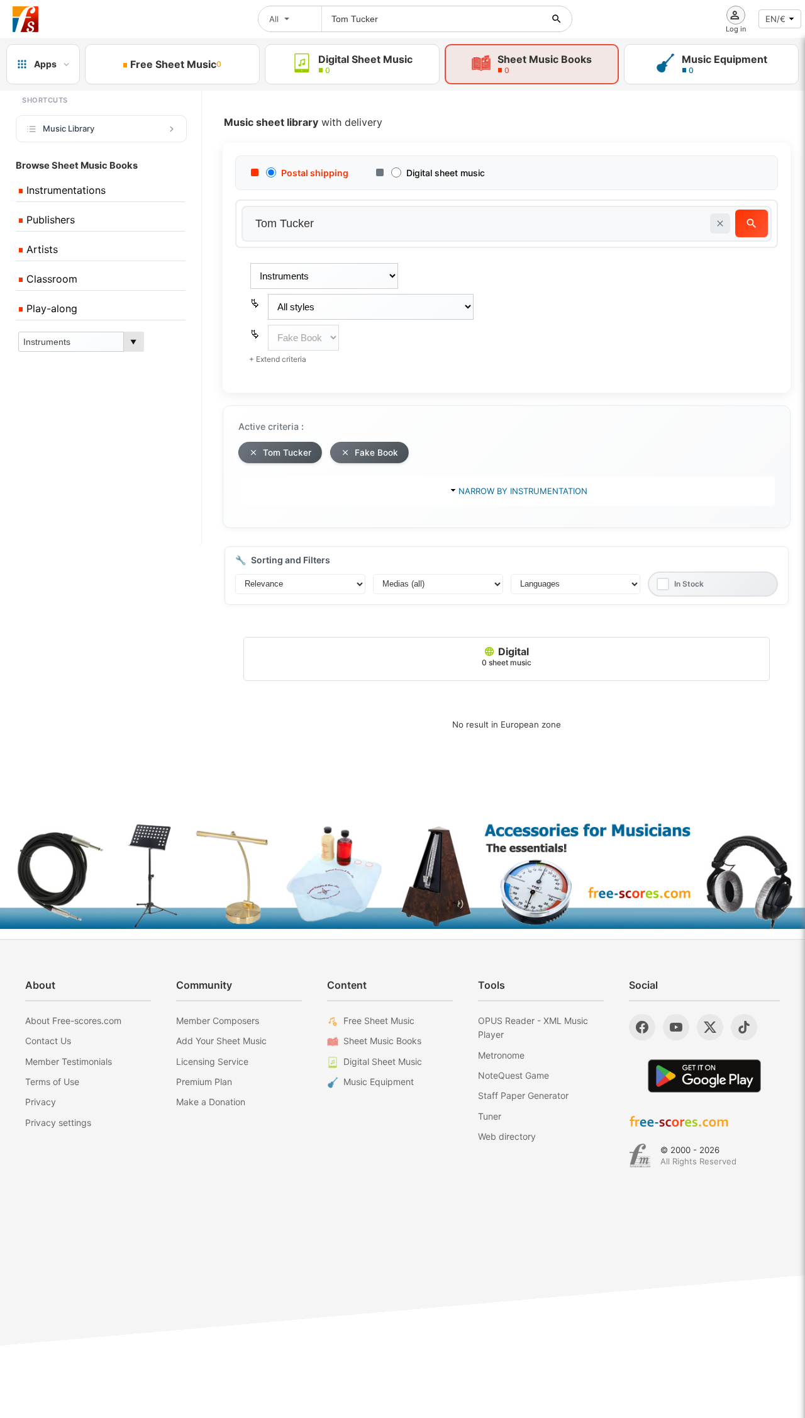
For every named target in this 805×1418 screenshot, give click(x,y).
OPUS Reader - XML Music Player (533, 1027)
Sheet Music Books (382, 1040)
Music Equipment (378, 1081)
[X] (710, 1027)
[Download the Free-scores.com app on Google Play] (704, 1076)
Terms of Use (52, 1081)
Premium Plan (204, 1081)
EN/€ (775, 19)
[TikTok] (744, 1027)
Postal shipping (314, 172)
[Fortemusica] (640, 1156)
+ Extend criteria (277, 359)
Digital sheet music (445, 172)
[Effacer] (720, 223)
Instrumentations (64, 190)
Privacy (40, 1101)
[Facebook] (642, 1027)
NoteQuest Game (513, 1075)
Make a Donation (210, 1101)
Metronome (501, 1055)
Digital (506, 656)
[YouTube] (676, 1027)
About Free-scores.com (73, 1020)
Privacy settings (58, 1122)
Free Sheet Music (378, 1020)
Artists (40, 249)
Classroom (50, 279)
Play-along (50, 308)
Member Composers (217, 1020)
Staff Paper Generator (523, 1095)
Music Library (68, 128)
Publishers (49, 219)
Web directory (507, 1136)
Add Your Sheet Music (221, 1040)
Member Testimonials (68, 1061)
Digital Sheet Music (382, 1061)
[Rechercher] (556, 18)
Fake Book (376, 452)
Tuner (489, 1116)
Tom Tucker (287, 452)
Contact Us (48, 1040)
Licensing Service (212, 1061)
